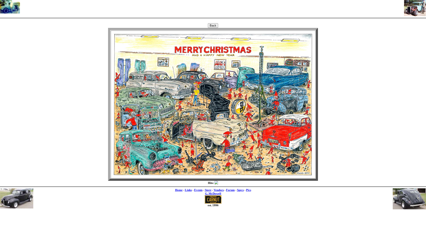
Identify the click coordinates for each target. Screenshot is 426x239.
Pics (248, 190)
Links (188, 190)
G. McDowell (213, 193)
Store (208, 190)
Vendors (219, 190)
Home (179, 190)
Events (198, 190)
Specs (240, 190)
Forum (230, 190)
